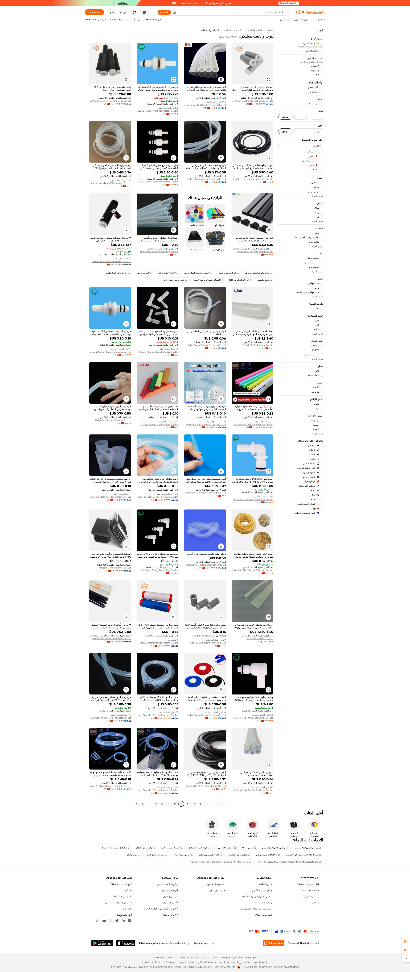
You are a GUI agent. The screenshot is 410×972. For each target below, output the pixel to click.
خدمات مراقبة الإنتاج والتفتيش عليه (256, 908)
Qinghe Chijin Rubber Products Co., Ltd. (253, 790)
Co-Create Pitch (310, 890)
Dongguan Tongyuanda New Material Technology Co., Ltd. (110, 183)
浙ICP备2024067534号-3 (286, 967)
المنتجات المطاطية (232, 30)
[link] (406, 941)
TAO (230, 957)
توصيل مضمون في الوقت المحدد (257, 896)
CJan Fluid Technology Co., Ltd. (257, 345)
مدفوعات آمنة (265, 884)
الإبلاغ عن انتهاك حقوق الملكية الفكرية (161, 908)
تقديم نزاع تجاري (170, 896)
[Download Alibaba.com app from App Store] (125, 943)
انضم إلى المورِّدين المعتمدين (118, 902)
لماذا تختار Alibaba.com (308, 884)
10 (175, 804)
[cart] (133, 12)
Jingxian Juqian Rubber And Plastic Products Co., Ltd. (110, 717)
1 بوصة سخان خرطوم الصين (116, 273)
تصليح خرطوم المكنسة (238, 855)
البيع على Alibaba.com (121, 884)
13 (156, 804)
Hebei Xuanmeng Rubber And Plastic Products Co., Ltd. (205, 105)
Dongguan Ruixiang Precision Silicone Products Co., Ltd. (252, 424)
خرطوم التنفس (263, 280)
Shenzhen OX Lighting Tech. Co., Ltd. (255, 251)
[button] (174, 12)
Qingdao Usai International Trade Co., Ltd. (252, 179)
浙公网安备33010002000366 (257, 967)
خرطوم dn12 (247, 848)
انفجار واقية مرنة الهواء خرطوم (196, 273)
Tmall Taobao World (189, 957)
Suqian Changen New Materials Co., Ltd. (158, 352)
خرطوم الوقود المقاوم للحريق (257, 273)
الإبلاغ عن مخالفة (170, 914)
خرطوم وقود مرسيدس (227, 273)
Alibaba (271, 30)
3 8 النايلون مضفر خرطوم (266, 855)
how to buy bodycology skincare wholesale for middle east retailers (288, 862)
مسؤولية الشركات (310, 896)
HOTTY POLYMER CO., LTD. (259, 638)
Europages (251, 957)
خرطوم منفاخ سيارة (181, 855)
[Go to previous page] (226, 804)
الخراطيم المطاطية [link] (210, 30)
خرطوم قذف (132, 855)
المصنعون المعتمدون (215, 884)
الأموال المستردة (170, 902)
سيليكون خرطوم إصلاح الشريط (114, 848)
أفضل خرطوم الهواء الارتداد (173, 280)
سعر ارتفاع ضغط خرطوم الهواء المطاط (302, 855)
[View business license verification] (233, 967)
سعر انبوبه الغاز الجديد (155, 855)
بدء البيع (128, 890)
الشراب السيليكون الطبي (209, 855)
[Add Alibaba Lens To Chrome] (273, 943)
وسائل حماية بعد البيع (262, 902)
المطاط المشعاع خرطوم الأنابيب (207, 280)
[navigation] (300, 417)
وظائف (315, 902)
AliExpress (159, 957)
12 (162, 804)
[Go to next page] (136, 804)
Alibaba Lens (306, 943)
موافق (285, 116)
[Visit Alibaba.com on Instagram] (110, 921)
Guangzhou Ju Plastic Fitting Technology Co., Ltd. (157, 110)
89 (143, 804)
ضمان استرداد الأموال (262, 890)
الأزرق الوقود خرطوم (166, 273)
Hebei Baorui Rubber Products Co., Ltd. (206, 179)
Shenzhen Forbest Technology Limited (159, 251)
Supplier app (201, 943)
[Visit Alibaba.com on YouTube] (104, 921)
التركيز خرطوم (143, 273)
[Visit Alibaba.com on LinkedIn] (123, 921)
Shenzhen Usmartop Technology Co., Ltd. (205, 492)
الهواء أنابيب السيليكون (198, 848)
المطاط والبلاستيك (254, 30)
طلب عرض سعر (217, 890)
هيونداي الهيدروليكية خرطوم (306, 848)
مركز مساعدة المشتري (167, 884)
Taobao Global (218, 957)
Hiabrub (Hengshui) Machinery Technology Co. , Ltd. (110, 497)
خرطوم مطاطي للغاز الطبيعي (274, 848)
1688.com (172, 957)
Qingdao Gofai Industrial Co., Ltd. (115, 567)
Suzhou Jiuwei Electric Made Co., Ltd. (207, 642)
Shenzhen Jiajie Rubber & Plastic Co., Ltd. (205, 565)
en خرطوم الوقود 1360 (238, 280)
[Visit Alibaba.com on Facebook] (130, 921)
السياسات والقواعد (263, 914)
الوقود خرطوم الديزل (144, 848)
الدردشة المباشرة (170, 890)
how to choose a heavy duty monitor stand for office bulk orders (219, 862)
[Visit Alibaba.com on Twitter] (117, 921)
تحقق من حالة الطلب (122, 896)
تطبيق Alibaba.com (148, 943)
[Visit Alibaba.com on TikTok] (98, 921)
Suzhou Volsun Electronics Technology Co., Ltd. (252, 101)
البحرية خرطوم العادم (171, 848)
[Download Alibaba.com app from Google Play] (102, 943)
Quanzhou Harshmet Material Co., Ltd (159, 424)
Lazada (205, 957)
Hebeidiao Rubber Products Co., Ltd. (113, 420)
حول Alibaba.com (310, 877)
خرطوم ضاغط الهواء (225, 848)
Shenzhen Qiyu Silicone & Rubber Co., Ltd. (252, 570)
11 (168, 804)
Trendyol (239, 957)
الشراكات (127, 908)
